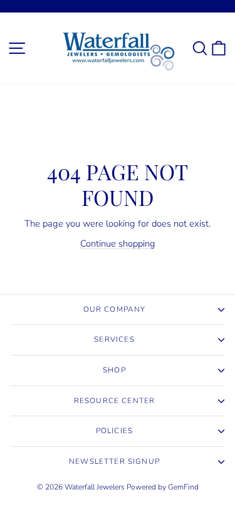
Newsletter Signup (114, 461)
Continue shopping (117, 243)
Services (114, 339)
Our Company (114, 309)
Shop (114, 370)
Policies (114, 431)
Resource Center (114, 401)
